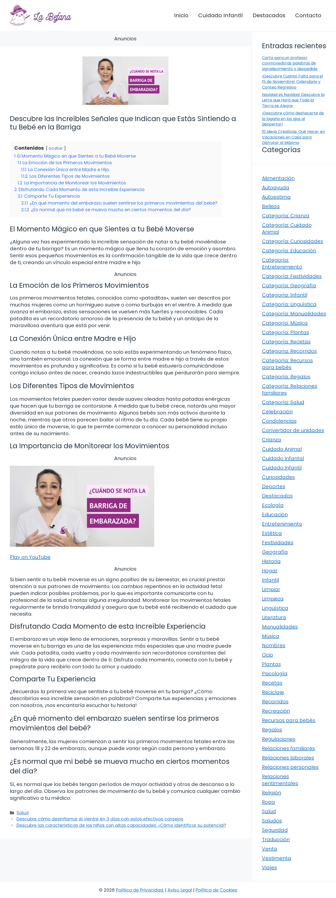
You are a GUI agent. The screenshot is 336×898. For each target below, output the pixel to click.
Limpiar (271, 589)
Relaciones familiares (288, 748)
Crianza (271, 439)
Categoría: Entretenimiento (282, 263)
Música (270, 636)
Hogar (269, 570)
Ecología (273, 505)
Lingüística (275, 608)
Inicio (181, 15)
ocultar (56, 148)
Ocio (267, 654)
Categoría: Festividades (292, 276)
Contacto (308, 15)
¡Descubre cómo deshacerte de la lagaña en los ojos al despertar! (293, 118)
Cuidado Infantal (283, 458)
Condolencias (279, 420)
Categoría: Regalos (286, 376)
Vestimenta (276, 858)
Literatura (274, 617)
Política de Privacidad (139, 890)
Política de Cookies (216, 890)
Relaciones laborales (288, 757)
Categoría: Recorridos (289, 351)
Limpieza (273, 598)
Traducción (276, 839)
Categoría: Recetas (286, 341)
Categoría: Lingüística (289, 304)
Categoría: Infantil (284, 294)
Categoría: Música (285, 323)
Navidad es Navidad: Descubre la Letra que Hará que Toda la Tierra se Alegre (293, 100)
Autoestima (276, 196)
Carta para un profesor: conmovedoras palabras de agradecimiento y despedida (289, 63)
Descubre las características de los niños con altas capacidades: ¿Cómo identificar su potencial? (121, 825)
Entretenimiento (282, 523)
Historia (271, 561)
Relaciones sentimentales (280, 780)
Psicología (275, 673)
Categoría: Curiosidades (292, 241)
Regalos (272, 729)
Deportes (273, 486)
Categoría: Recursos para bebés (287, 364)
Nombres (273, 645)
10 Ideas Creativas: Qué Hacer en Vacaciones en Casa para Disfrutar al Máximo (293, 137)
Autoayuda (275, 187)
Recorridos (275, 701)
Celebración (277, 411)
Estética (272, 533)
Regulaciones (278, 739)
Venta (269, 848)
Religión (271, 792)
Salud (22, 813)
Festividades (277, 542)
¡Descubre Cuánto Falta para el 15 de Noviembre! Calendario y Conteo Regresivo (292, 81)
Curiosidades (278, 477)
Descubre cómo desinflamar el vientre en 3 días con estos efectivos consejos (99, 819)
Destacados (269, 15)
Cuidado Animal (282, 449)
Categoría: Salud (283, 402)
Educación (275, 514)
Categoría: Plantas (285, 332)
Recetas (272, 682)
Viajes (269, 867)
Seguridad (275, 830)
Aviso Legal (180, 890)
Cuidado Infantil (220, 15)
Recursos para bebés (288, 720)
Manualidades (280, 626)
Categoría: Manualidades (294, 313)
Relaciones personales (290, 767)
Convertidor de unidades (293, 430)
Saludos (272, 820)
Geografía (275, 551)
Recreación (276, 710)
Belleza (271, 206)
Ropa (268, 802)
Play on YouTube (30, 557)
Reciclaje (273, 692)
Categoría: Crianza (285, 215)
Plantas (271, 664)
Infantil (270, 580)
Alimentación (278, 178)
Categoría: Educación (289, 250)
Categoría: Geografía (289, 285)
